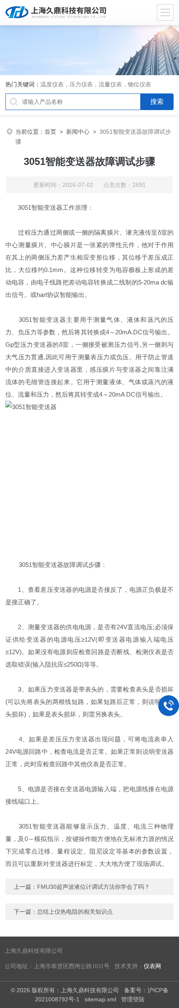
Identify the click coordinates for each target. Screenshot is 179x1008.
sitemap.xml (100, 999)
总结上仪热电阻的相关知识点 (75, 911)
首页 (50, 131)
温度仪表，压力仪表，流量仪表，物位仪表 (95, 84)
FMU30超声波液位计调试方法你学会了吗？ (93, 886)
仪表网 (152, 966)
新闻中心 (78, 131)
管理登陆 (132, 999)
